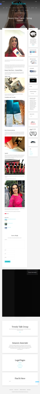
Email (5, 253)
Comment (6, 239)
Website (5, 257)
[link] (1, 4)
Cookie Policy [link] (20, 362)
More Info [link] (33, 45)
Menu (36, 1)
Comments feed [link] (31, 153)
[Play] (33, 80)
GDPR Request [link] (20, 367)
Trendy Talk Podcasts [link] (32, 272)
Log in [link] (30, 150)
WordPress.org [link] (31, 154)
